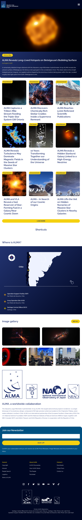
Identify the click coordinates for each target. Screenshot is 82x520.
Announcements (61, 81)
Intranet (4, 468)
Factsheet (32, 474)
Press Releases (7, 81)
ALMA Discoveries (34, 465)
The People (33, 124)
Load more (41, 221)
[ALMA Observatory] (12, 4)
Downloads (60, 465)
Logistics (4, 474)
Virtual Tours (60, 468)
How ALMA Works (34, 468)
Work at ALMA (6, 477)
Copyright (5, 465)
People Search (6, 471)
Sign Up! (41, 443)
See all (75, 321)
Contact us (60, 471)
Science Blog (7, 55)
